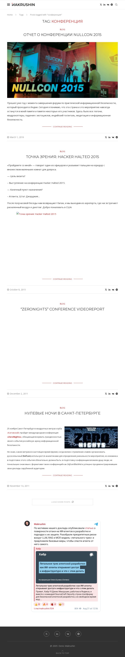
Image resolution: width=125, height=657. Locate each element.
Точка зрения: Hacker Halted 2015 (62, 157)
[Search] (116, 4)
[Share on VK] (113, 137)
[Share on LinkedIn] (109, 137)
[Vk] (108, 4)
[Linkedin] (104, 4)
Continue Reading (62, 126)
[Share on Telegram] (117, 137)
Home (10, 14)
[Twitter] (101, 4)
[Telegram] (112, 4)
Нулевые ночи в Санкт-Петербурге (62, 413)
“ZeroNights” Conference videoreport (63, 309)
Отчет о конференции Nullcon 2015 (62, 34)
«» (14, 436)
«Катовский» (13, 432)
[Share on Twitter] (106, 137)
